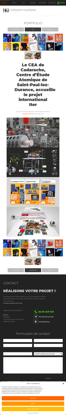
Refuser (33, 403)
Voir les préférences (33, 409)
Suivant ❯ (50, 29)
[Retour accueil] (6, 10)
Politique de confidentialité (33, 413)
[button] (63, 383)
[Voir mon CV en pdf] (36, 321)
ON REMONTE (33, 270)
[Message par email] (36, 316)
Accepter (33, 398)
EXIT (33, 29)
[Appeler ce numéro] (36, 312)
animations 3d (26, 114)
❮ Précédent (16, 29)
